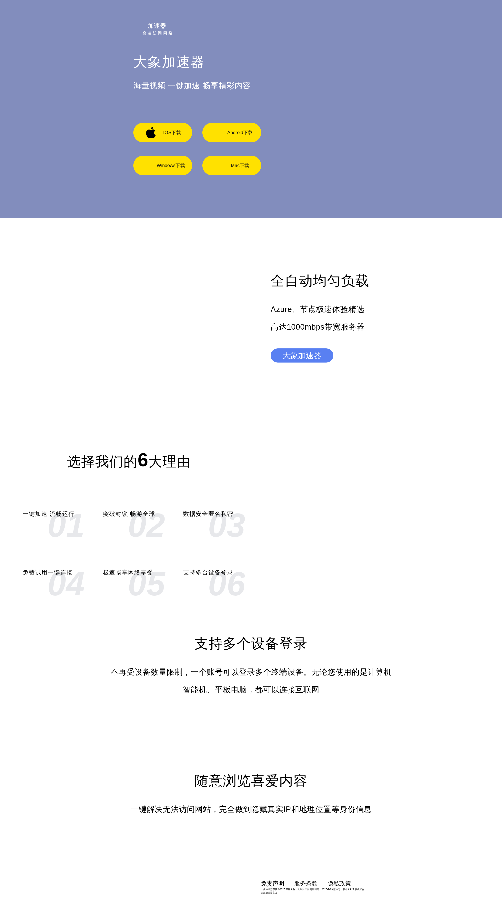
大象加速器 (302, 355)
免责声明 (272, 883)
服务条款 (306, 883)
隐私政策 (339, 883)
